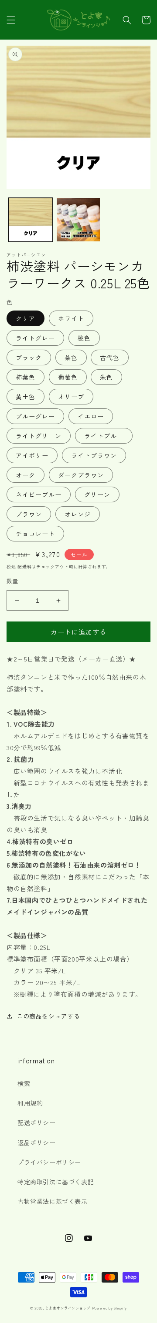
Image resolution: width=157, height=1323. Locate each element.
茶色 (71, 357)
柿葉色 (25, 377)
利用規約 (30, 1103)
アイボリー (32, 455)
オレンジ (78, 514)
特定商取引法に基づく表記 (55, 1181)
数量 (12, 581)
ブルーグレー (35, 416)
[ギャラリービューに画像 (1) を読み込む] (30, 219)
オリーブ (71, 396)
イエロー (91, 416)
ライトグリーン (38, 435)
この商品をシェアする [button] (48, 1016)
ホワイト (71, 318)
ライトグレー (35, 338)
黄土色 (25, 396)
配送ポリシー (36, 1122)
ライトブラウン (94, 455)
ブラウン (29, 514)
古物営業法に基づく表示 (52, 1201)
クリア (25, 318)
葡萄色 (68, 377)
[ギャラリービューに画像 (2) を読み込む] (78, 219)
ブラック (29, 357)
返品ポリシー (36, 1142)
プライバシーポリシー (49, 1162)
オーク (25, 475)
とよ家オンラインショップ (67, 1307)
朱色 (106, 377)
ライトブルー (103, 435)
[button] (10, 20)
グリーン (97, 494)
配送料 (24, 566)
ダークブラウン (81, 475)
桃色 (84, 338)
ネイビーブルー (38, 494)
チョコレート (35, 533)
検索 (23, 1083)
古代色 (109, 357)
